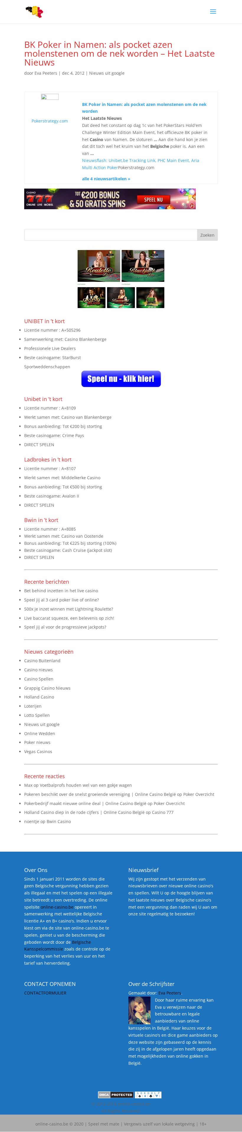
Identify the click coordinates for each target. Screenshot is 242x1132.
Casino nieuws (38, 670)
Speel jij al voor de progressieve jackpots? (65, 627)
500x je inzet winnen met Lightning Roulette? (68, 609)
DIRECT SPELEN (39, 444)
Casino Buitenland (42, 660)
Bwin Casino (59, 821)
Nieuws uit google (107, 73)
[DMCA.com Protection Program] (116, 1097)
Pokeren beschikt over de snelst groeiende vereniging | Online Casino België (100, 794)
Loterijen (33, 706)
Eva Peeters (46, 73)
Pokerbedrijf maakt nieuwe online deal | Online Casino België (85, 803)
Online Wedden (39, 733)
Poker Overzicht (198, 794)
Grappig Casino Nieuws (47, 688)
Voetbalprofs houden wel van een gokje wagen (86, 785)
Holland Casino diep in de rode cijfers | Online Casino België (84, 812)
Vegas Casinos (38, 751)
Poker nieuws (37, 742)
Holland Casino (39, 697)
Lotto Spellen (37, 715)
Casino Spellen (38, 679)
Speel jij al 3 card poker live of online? (61, 600)
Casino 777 (163, 812)
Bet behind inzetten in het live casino (61, 590)
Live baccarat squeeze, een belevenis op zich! (69, 618)
